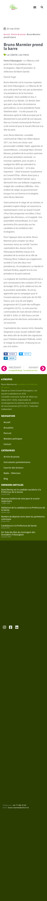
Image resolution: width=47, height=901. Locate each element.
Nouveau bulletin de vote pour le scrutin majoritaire (20, 499)
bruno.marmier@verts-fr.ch (18, 808)
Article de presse (18, 34)
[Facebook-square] (10, 627)
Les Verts (24, 54)
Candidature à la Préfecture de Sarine (19, 525)
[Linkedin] (17, 627)
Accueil (7, 34)
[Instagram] (4, 627)
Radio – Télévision (12, 473)
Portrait (7, 433)
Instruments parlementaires (17, 462)
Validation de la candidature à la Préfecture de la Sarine (23, 508)
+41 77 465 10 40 (19, 805)
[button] (35, 7)
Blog (6, 478)
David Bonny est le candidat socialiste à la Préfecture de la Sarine (21, 490)
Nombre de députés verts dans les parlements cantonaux (23, 517)
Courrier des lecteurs (13, 467)
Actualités (8, 427)
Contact (7, 444)
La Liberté (12, 54)
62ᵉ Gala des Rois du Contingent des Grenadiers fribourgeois (18, 533)
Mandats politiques (13, 438)
